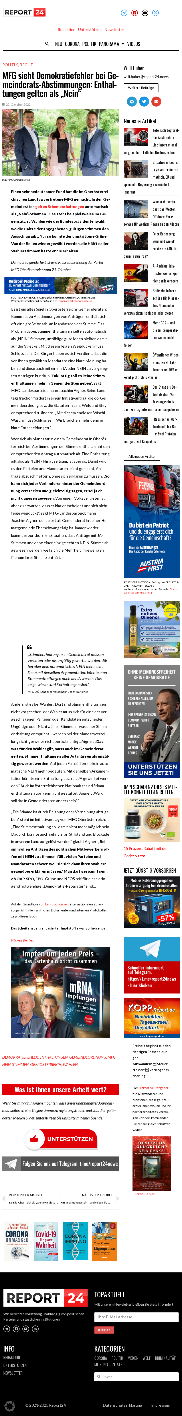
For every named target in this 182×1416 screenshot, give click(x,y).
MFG (112, 1057)
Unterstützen (90, 29)
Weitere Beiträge (141, 88)
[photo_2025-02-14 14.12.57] (152, 776)
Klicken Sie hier (144, 1194)
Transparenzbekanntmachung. (75, 300)
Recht (26, 64)
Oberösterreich (45, 1064)
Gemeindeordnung (87, 1057)
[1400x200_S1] (60, 292)
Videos (133, 43)
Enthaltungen (54, 1057)
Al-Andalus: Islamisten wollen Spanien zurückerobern (166, 273)
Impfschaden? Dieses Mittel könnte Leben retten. (150, 789)
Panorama (109, 43)
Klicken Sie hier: (22, 940)
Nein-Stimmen (15, 1064)
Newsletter (114, 29)
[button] (47, 43)
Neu (58, 43)
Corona (72, 43)
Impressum (160, 1405)
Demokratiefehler (20, 1057)
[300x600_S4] (152, 577)
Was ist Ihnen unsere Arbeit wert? (61, 1089)
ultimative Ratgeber (153, 1088)
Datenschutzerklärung (122, 1405)
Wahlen (70, 1064)
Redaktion (66, 29)
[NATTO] (152, 841)
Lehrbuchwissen (57, 904)
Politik (89, 43)
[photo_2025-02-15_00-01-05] (152, 656)
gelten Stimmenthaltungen (59, 206)
